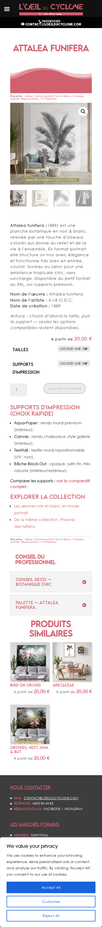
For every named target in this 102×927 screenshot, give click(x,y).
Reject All (51, 915)
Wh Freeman (48, 99)
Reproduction (30, 99)
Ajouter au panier (64, 388)
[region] (51, 882)
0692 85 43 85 (43, 803)
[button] (83, 111)
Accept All (51, 887)
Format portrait (44, 96)
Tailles (20, 349)
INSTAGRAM (74, 809)
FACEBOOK (52, 809)
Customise (51, 901)
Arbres (29, 96)
